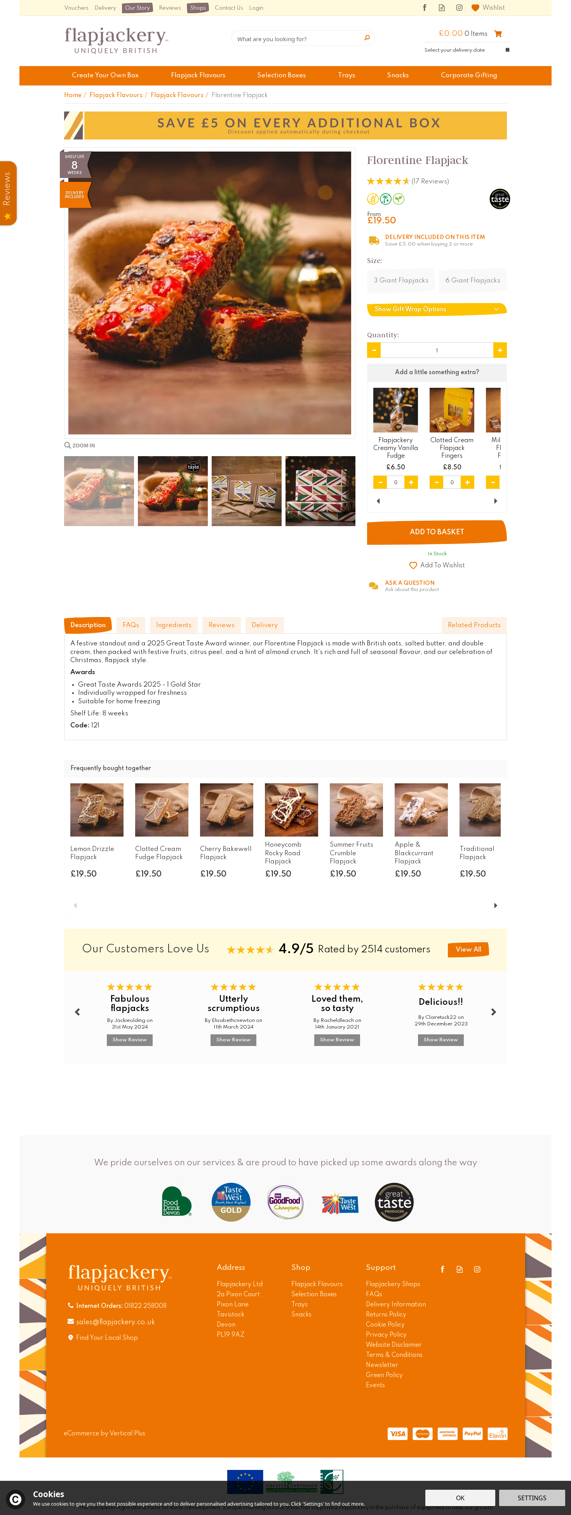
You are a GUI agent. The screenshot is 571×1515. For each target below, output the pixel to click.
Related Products (474, 625)
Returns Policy (386, 1315)
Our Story (137, 8)
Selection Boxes (314, 1295)
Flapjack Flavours (317, 1284)
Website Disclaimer (394, 1345)
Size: (374, 260)
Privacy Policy (386, 1335)
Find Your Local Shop (107, 1338)
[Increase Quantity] (500, 350)
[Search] (367, 38)
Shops (198, 8)
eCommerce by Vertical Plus (104, 1434)
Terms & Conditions (394, 1355)
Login (256, 8)
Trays (299, 1305)
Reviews (170, 8)
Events (375, 1386)
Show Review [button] (130, 1040)
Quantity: (383, 334)
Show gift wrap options (410, 310)
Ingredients (173, 625)
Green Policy (384, 1375)
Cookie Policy (385, 1325)
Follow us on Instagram (459, 7)
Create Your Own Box (105, 75)
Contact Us (229, 8)
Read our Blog (441, 7)
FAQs (131, 625)
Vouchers (76, 8)
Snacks (301, 1315)
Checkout (498, 33)
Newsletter (382, 1365)
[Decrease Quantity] (374, 350)
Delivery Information (396, 1305)
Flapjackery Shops (393, 1284)
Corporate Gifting (469, 75)
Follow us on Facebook (424, 7)
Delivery (265, 625)
